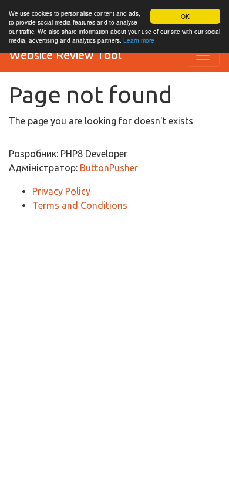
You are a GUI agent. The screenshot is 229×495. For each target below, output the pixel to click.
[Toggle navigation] (203, 55)
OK (185, 16)
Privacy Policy (61, 191)
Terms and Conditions (79, 205)
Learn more (138, 40)
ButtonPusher (109, 167)
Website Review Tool (65, 55)
